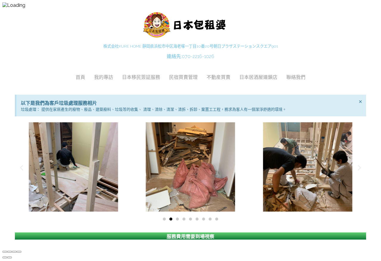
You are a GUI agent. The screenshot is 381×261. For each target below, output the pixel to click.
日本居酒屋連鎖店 (258, 77)
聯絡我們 (295, 77)
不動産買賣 (218, 77)
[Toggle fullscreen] (14, 252)
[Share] (9, 252)
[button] (164, 219)
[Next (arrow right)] (9, 257)
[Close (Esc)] (4, 252)
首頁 (80, 77)
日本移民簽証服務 (141, 77)
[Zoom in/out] (19, 252)
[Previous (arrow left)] (4, 257)
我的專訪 (103, 77)
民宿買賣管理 (183, 77)
